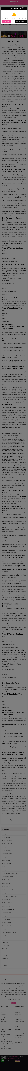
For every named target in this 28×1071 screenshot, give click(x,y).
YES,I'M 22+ (7, 21)
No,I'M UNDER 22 (21, 21)
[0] (23, 8)
